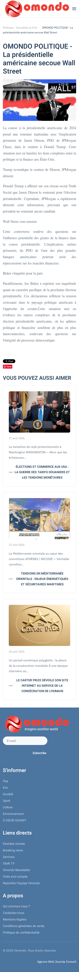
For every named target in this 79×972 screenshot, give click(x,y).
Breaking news (13, 850)
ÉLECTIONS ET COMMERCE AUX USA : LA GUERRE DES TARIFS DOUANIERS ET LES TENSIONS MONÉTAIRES (42, 472)
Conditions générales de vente (23, 926)
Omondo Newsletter (16, 870)
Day (5, 781)
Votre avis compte (15, 876)
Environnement (13, 814)
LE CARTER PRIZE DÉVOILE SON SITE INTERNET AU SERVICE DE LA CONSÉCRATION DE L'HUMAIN (42, 685)
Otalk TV (9, 863)
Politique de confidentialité (21, 932)
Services (9, 857)
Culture (8, 807)
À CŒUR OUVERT (14, 820)
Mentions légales (14, 919)
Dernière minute (14, 843)
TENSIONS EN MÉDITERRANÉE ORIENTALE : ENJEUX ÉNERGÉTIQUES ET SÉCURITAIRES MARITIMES (42, 579)
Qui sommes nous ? (16, 906)
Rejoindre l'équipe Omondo (21, 883)
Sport (6, 800)
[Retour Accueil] (36, 8)
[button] (74, 8)
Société (8, 794)
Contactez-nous (13, 913)
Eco (5, 787)
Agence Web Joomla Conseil (56, 962)
